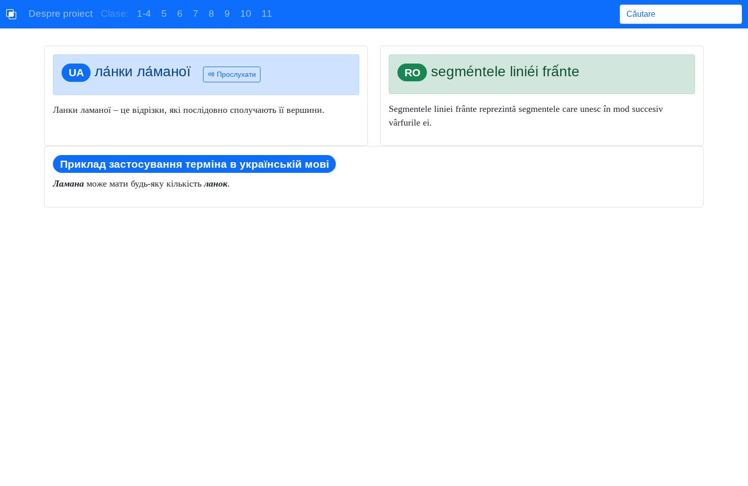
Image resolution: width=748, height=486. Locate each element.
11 (267, 13)
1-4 (144, 13)
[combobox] (681, 14)
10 (245, 13)
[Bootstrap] (11, 14)
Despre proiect (60, 13)
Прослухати (235, 74)
